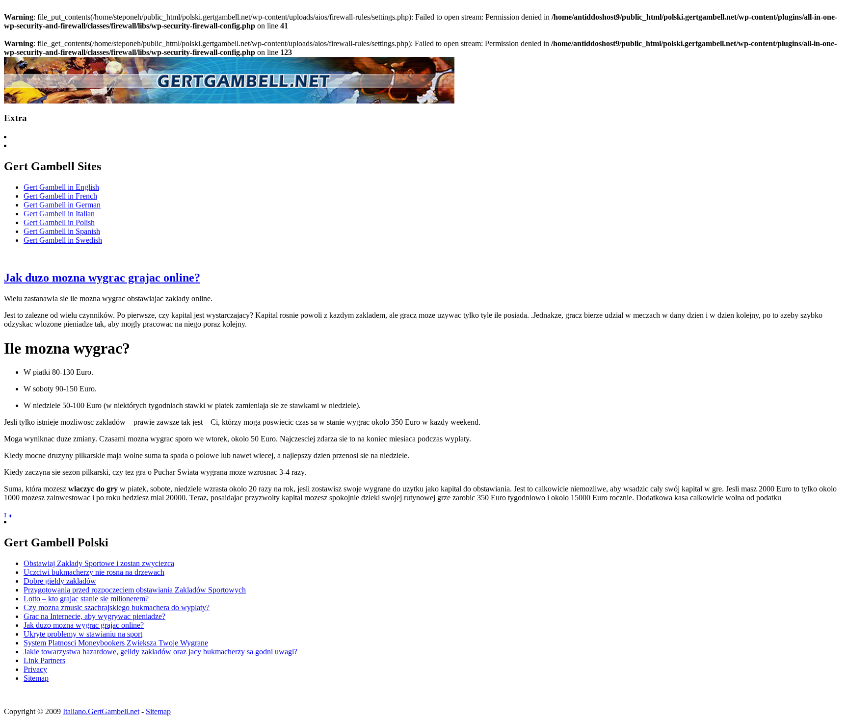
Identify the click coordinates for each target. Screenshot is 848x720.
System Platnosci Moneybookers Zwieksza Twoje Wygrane (116, 643)
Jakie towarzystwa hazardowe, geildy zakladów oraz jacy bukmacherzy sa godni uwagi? (160, 651)
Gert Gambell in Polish (59, 222)
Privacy (35, 669)
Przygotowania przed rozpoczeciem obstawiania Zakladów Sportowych (135, 590)
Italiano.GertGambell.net (101, 711)
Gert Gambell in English (61, 187)
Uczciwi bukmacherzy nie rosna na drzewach (94, 572)
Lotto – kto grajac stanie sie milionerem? (86, 598)
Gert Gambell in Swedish (63, 240)
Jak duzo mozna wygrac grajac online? (102, 277)
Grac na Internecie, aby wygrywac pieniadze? (94, 616)
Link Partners (44, 660)
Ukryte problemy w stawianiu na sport (83, 634)
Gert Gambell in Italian (59, 213)
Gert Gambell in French (60, 196)
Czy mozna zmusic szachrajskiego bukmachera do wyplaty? (117, 607)
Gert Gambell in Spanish (62, 231)
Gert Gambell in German (62, 205)
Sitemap (36, 678)
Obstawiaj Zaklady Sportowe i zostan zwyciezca (99, 563)
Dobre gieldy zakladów (60, 581)
